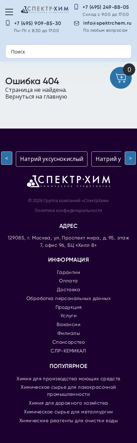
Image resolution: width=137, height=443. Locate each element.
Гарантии (68, 272)
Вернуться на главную (36, 96)
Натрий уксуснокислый (51, 159)
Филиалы (68, 333)
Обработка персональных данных (68, 298)
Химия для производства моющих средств (68, 378)
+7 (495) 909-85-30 (37, 23)
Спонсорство (68, 342)
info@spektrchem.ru (107, 23)
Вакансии (68, 324)
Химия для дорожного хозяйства (68, 403)
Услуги (68, 315)
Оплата (68, 281)
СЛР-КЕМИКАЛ (68, 351)
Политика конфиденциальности (68, 210)
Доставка (68, 289)
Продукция (69, 307)
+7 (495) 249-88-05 (106, 7)
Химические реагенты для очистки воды (68, 420)
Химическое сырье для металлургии (68, 412)
